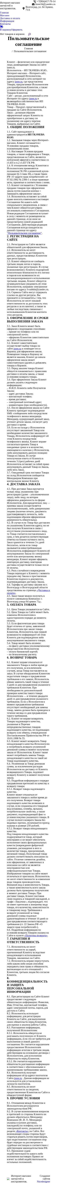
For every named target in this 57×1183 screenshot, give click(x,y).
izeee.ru (18, 81)
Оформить (16, 29)
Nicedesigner (43, 1181)
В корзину (5, 29)
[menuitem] (4, 12)
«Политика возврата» (36, 935)
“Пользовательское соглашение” (24, 233)
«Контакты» (22, 1131)
